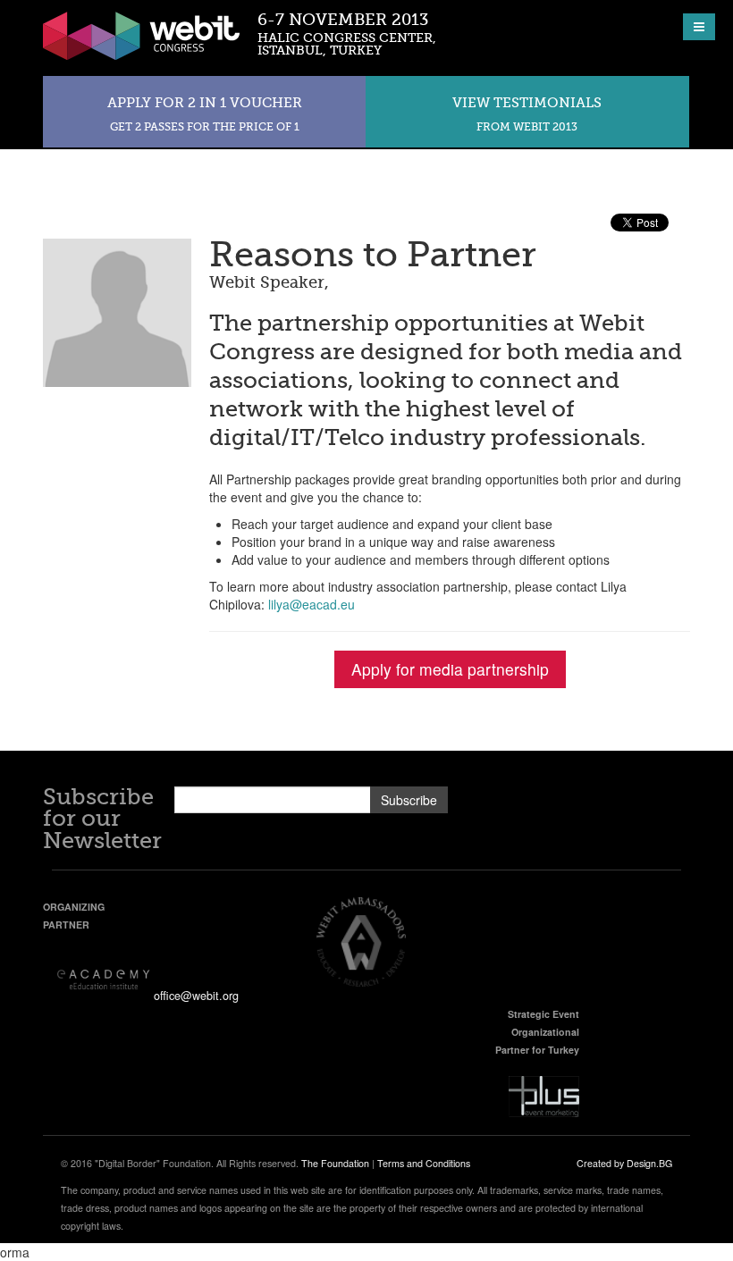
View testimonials (527, 114)
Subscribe (409, 800)
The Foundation (335, 1163)
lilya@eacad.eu (311, 604)
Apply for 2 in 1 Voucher (204, 114)
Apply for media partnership (450, 669)
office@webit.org (196, 996)
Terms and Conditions (423, 1163)
